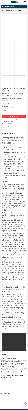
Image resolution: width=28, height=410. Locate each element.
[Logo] (2, 2)
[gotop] (25, 403)
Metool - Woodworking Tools (15, 375)
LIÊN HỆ (9, 107)
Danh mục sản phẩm (9, 6)
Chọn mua (14, 116)
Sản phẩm (7, 10)
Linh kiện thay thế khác (17, 10)
